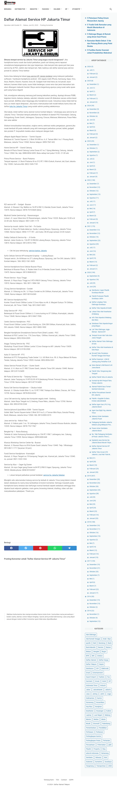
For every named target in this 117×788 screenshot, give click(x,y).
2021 (91, 226)
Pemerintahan (91, 728)
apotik (88, 643)
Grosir (97, 681)
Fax (108, 677)
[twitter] (26, 548)
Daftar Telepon (91, 664)
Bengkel (96, 651)
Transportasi (100, 766)
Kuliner (57, 9)
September (94, 152)
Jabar (88, 690)
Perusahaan (90, 745)
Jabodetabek (97, 690)
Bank (110, 643)
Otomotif (76, 9)
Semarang (105, 753)
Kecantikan (100, 702)
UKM (110, 766)
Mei (91, 123)
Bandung (102, 643)
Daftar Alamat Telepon (62, 784)
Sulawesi (89, 762)
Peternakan (101, 745)
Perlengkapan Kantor (93, 736)
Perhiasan (89, 732)
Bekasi (88, 651)
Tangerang (90, 766)
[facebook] (11, 548)
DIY (97, 668)
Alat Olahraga (91, 634)
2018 (91, 522)
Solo (105, 757)
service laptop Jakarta (38, 251)
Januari (93, 77)
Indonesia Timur (91, 685)
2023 (90, 141)
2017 (91, 561)
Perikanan (99, 732)
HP (66, 9)
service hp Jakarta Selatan (54, 475)
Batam (108, 647)
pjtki (109, 745)
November (94, 113)
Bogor (104, 651)
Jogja (109, 694)
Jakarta (108, 690)
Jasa (88, 694)
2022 (91, 180)
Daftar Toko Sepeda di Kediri (102, 308)
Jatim (102, 694)
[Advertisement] (40, 184)
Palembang (106, 723)
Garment (89, 681)
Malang (107, 715)
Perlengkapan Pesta (93, 740)
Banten (100, 647)
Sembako (89, 757)
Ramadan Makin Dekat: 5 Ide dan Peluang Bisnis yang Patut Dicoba (99, 43)
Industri (33, 9)
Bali (94, 643)
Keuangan (100, 711)
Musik (88, 723)
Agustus (93, 155)
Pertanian (106, 740)
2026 (90, 66)
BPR (87, 656)
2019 (91, 476)
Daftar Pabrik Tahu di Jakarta (102, 377)
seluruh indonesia (92, 753)
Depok (101, 664)
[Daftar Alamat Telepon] (11, 2)
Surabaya (108, 762)
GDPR (71, 780)
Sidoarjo (98, 757)
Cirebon (100, 656)
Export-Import (91, 677)
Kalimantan (90, 698)
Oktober (93, 116)
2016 (90, 596)
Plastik (88, 749)
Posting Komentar (46, 25)
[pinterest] (40, 548)
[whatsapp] (55, 548)
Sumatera (98, 762)
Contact (64, 780)
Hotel (104, 681)
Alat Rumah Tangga (93, 639)
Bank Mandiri (90, 647)
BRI (93, 656)
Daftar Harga (103, 660)
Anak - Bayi (107, 639)
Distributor (20, 9)
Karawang (89, 702)
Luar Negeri (98, 715)
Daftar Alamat (91, 660)
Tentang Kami (49, 780)
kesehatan (89, 711)
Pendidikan (103, 728)
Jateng (94, 694)
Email (88, 673)
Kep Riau (89, 707)
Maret (92, 95)
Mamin (88, 719)
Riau (104, 749)
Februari (93, 74)
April (92, 91)
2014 (90, 611)
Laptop (88, 715)
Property (97, 749)
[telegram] (69, 548)
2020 (91, 272)
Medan (96, 719)
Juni (92, 88)
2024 (90, 105)
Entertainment (98, 673)
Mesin (103, 719)
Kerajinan (98, 707)
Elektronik (104, 668)
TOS (57, 780)
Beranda (7, 9)
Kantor (99, 698)
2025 (90, 81)
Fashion (45, 9)
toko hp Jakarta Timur (18, 106)
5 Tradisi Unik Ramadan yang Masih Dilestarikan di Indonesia (99, 27)
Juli (91, 70)
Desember (94, 84)
